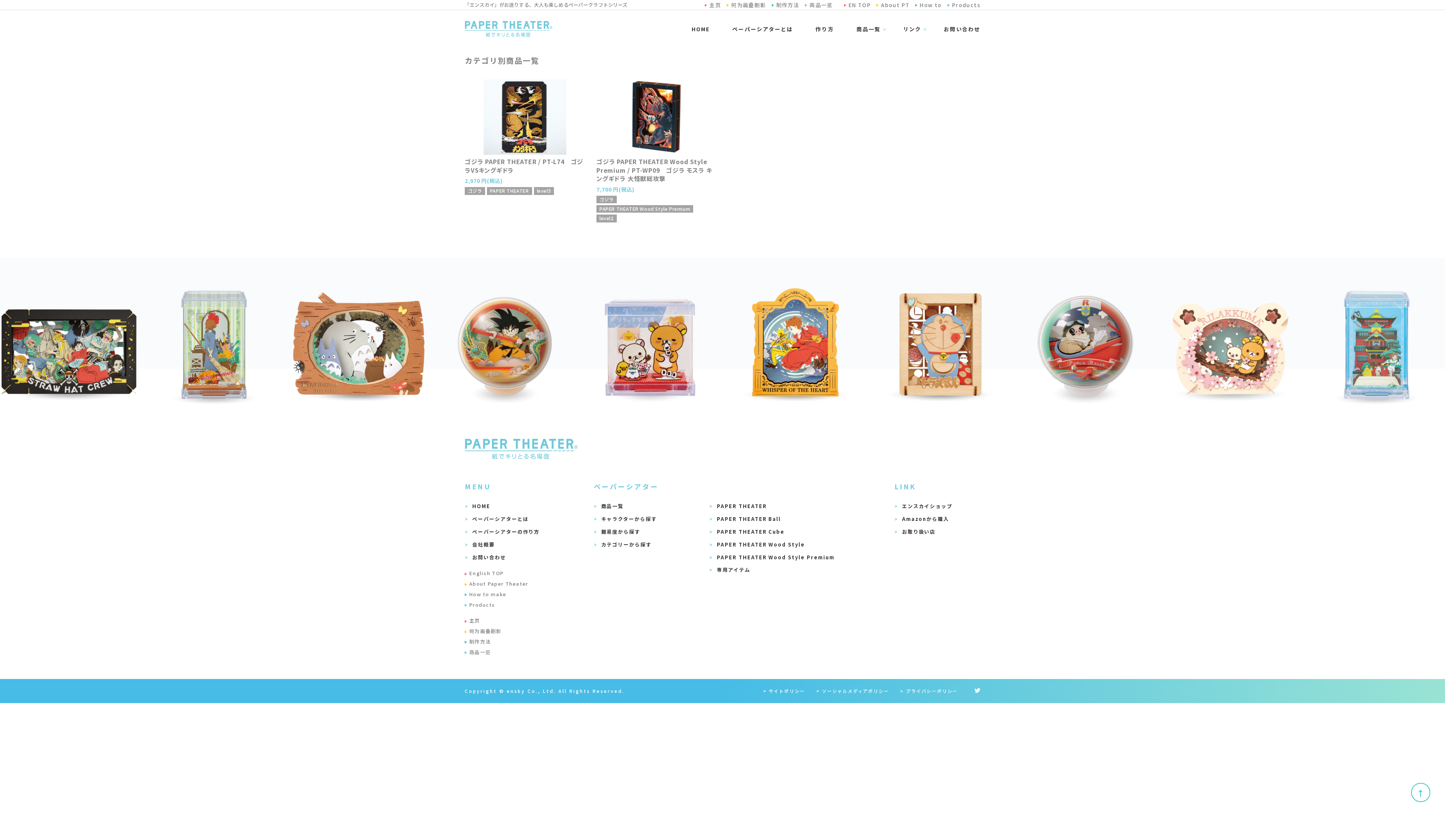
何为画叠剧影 (485, 631)
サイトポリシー (787, 691)
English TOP (486, 573)
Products (482, 604)
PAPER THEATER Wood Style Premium (775, 557)
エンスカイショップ (927, 506)
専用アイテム (733, 569)
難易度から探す (621, 531)
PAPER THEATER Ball (749, 518)
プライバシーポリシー (932, 691)
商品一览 (480, 652)
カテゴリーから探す (626, 544)
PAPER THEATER (742, 506)
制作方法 (480, 641)
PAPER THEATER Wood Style (761, 544)
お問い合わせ (962, 29)
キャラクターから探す (629, 518)
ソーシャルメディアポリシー (855, 691)
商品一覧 (612, 506)
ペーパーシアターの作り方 (506, 531)
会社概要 (483, 544)
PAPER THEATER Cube (751, 531)
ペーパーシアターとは (762, 29)
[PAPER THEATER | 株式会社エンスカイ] (508, 29)
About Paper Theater (498, 583)
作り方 (824, 29)
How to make (487, 594)
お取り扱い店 (919, 531)
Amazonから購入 (925, 518)
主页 (474, 620)
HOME (701, 29)
